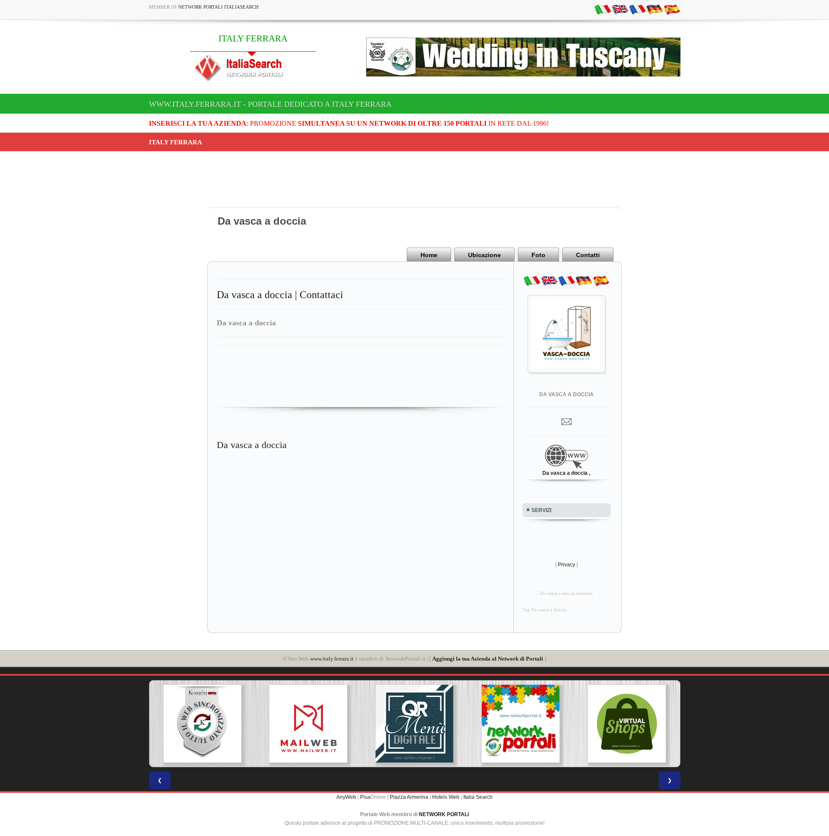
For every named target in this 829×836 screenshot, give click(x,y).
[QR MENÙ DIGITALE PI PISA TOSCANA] (414, 724)
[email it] (602, 9)
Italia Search (478, 797)
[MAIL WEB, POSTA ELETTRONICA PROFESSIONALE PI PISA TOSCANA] (308, 724)
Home (429, 254)
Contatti (588, 254)
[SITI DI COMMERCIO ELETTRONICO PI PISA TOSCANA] (627, 724)
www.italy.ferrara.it (332, 658)
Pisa (365, 797)
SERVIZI (541, 510)
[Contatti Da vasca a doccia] (566, 421)
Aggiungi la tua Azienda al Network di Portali (487, 658)
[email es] (671, 9)
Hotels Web (445, 797)
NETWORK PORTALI (444, 814)
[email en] (620, 9)
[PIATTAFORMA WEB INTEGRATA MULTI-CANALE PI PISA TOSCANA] (202, 724)
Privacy (566, 565)
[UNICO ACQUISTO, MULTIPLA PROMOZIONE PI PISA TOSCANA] (521, 724)
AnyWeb (346, 797)
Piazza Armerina (409, 797)
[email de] (654, 9)
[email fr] (637, 9)
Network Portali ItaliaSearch (218, 7)
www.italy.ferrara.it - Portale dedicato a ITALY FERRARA (270, 104)
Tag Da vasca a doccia (544, 609)
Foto (538, 254)
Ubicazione (484, 254)
